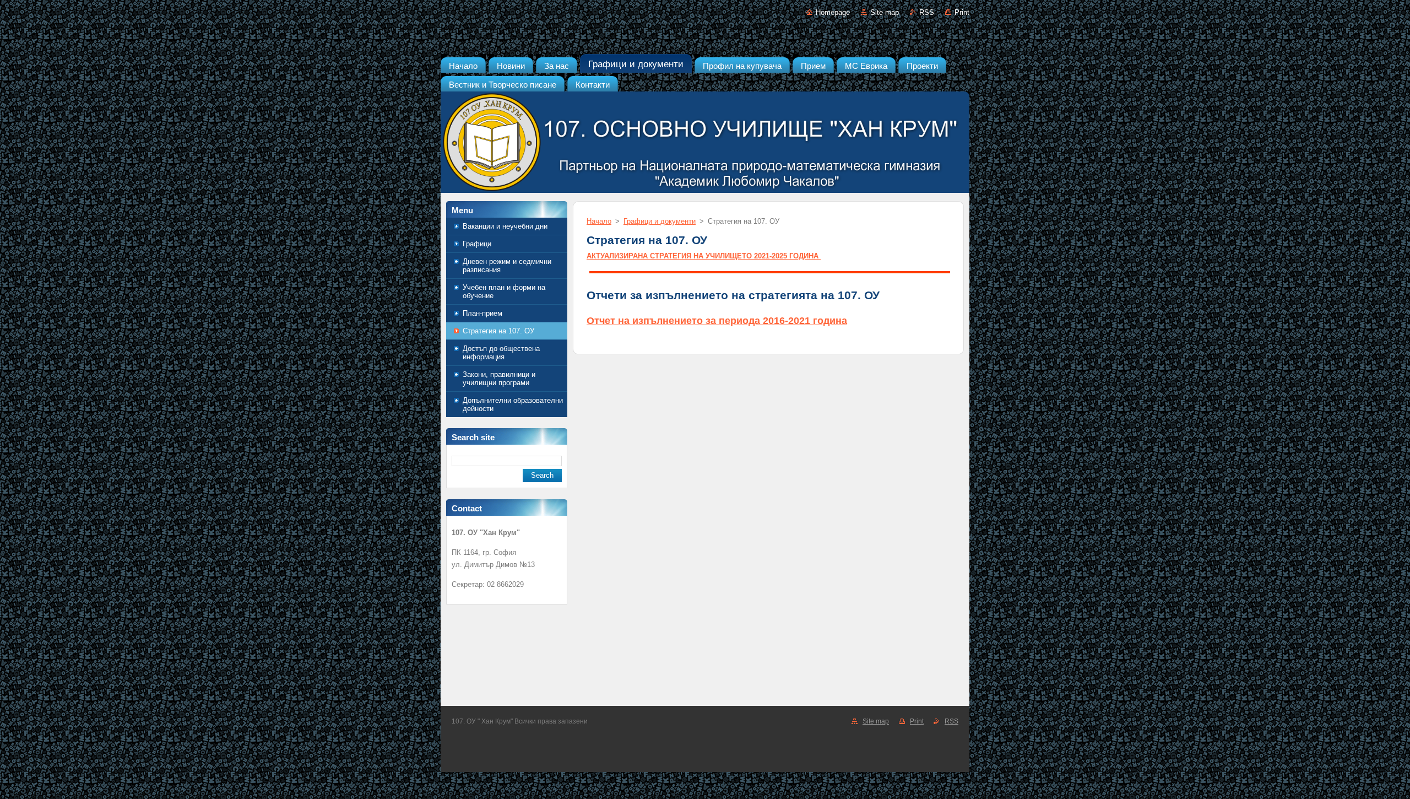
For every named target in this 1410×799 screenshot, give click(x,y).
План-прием (482, 313)
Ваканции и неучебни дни (505, 226)
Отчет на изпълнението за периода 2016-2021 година (717, 320)
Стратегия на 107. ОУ (498, 331)
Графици (477, 244)
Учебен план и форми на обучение (504, 291)
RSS (926, 12)
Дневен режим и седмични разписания (507, 265)
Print (962, 12)
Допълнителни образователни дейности (513, 404)
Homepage (833, 12)
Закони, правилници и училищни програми (499, 378)
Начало (599, 221)
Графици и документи (659, 221)
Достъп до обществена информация (501, 352)
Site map (884, 12)
